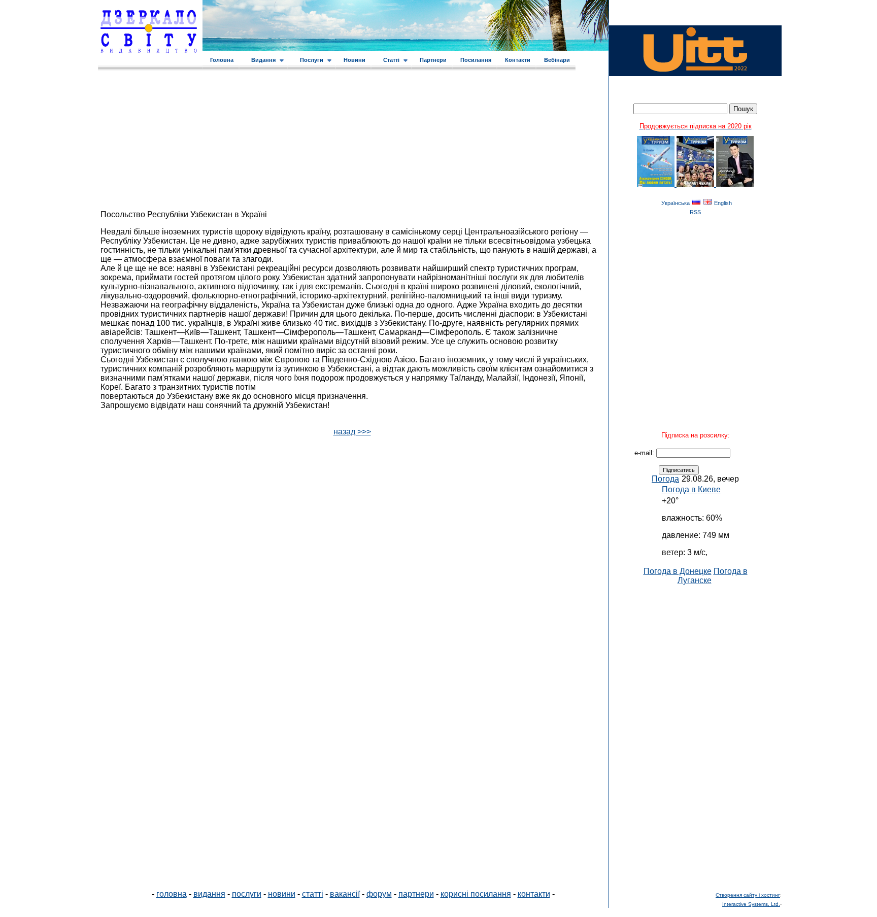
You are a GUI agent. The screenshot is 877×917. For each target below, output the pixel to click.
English (723, 203)
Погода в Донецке (678, 571)
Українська (675, 203)
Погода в (691, 489)
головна (171, 894)
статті (312, 894)
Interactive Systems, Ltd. (751, 904)
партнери (416, 894)
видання (209, 894)
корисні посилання (476, 894)
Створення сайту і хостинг (748, 895)
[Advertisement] (695, 737)
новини (281, 894)
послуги (246, 894)
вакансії (345, 894)
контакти (534, 894)
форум (379, 894)
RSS (695, 212)
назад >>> (352, 431)
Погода (665, 478)
